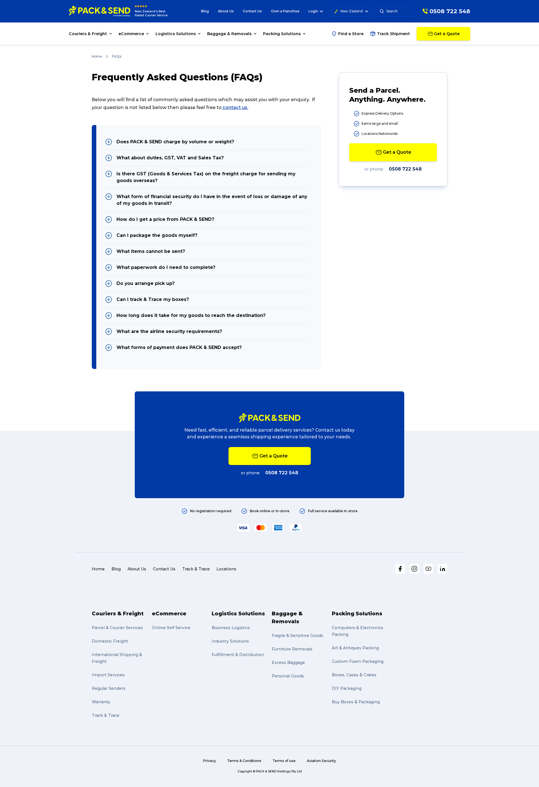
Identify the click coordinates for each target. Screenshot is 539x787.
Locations (226, 568)
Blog (205, 11)
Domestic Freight (110, 641)
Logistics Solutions (238, 614)
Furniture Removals (292, 649)
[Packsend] (99, 11)
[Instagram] (414, 569)
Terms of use (284, 761)
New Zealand (352, 11)
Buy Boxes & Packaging (356, 701)
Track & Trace (196, 568)
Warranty (101, 701)
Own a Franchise (285, 11)
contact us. (235, 107)
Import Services (108, 674)
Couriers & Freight (117, 614)
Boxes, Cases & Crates (354, 674)
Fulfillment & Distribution (238, 654)
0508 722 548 (405, 169)
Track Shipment (393, 33)
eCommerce (169, 614)
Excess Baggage (288, 662)
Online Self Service (171, 627)
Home (97, 56)
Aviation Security (321, 761)
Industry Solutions (230, 641)
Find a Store (351, 33)
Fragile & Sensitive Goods (297, 635)
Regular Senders (108, 688)
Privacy (209, 761)
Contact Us (252, 11)
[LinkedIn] (442, 569)
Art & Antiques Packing (355, 647)
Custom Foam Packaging (357, 661)
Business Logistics (231, 627)
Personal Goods (288, 676)
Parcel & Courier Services (117, 627)
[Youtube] (428, 569)
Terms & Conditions (244, 761)
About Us (226, 11)
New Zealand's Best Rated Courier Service (151, 13)
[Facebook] (400, 569)
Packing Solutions (357, 614)
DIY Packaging (347, 688)
